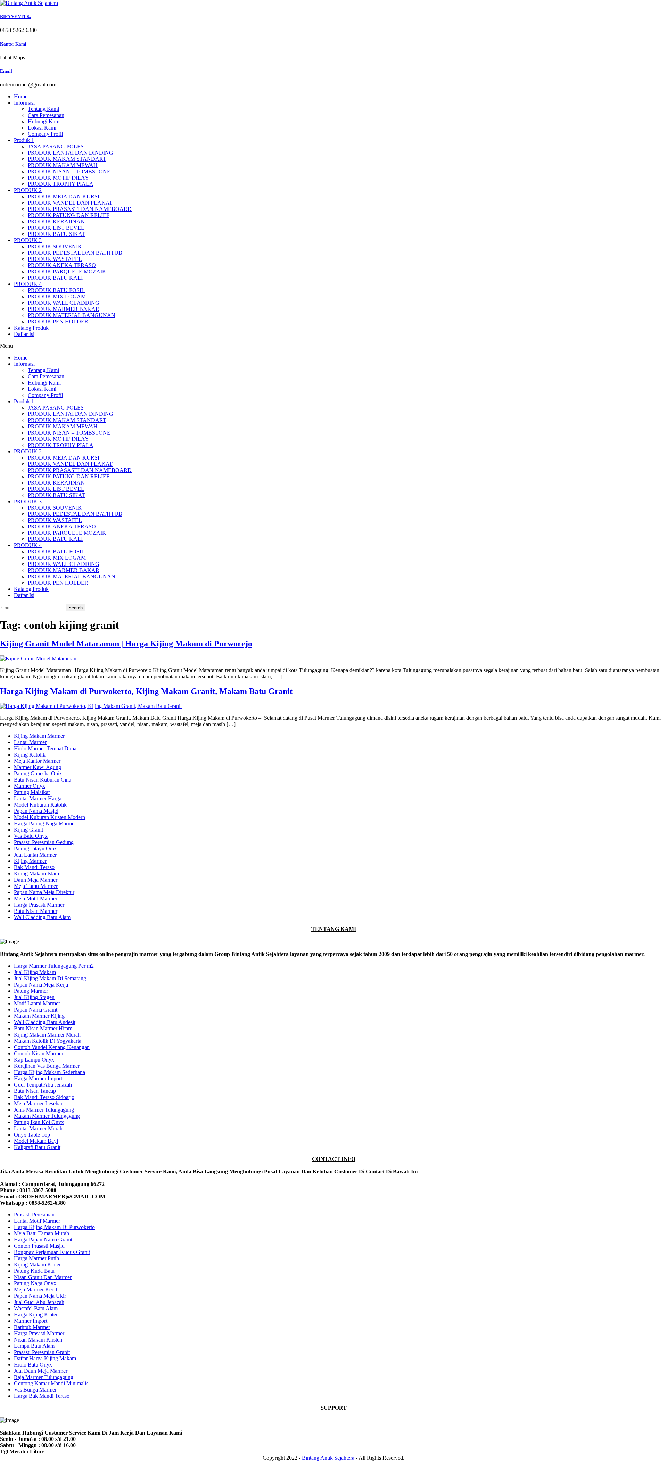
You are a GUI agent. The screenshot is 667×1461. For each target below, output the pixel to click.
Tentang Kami (43, 109)
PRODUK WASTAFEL (55, 259)
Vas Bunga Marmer (35, 1390)
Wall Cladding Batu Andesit (44, 1022)
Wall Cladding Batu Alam (42, 917)
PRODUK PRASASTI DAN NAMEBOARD (80, 209)
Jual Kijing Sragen (34, 997)
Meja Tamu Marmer (36, 886)
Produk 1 (24, 140)
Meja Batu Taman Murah (41, 1233)
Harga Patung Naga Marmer (45, 823)
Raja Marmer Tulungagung (43, 1377)
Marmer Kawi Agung (37, 767)
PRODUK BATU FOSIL (56, 290)
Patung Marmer (31, 991)
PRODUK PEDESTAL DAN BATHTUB (75, 253)
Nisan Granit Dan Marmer (43, 1277)
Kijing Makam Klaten (38, 1265)
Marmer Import (30, 1321)
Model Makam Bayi (36, 1141)
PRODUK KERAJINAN (56, 221)
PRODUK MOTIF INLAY (58, 178)
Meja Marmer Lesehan (39, 1103)
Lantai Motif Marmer (37, 1221)
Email (6, 71)
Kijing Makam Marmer (39, 736)
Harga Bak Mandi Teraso (41, 1396)
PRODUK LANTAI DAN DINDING (70, 153)
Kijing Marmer (30, 861)
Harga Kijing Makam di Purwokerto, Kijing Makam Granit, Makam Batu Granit (146, 691)
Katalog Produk (31, 328)
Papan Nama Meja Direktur (44, 892)
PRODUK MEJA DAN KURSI (63, 196)
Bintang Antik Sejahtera (328, 1458)
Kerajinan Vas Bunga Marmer (47, 1066)
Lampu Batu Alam (34, 1346)
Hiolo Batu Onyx (33, 1365)
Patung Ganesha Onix (38, 773)
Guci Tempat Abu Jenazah (43, 1085)
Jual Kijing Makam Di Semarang (50, 978)
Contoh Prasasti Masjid (39, 1246)
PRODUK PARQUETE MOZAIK (67, 271)
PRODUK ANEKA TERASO (62, 265)
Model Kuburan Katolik (40, 805)
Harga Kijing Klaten (36, 1315)
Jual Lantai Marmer (35, 855)
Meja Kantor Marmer (37, 761)
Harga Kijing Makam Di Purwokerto (54, 1227)
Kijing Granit (28, 830)
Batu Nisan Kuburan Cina (42, 780)
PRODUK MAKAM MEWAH (63, 165)
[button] (333, 346)
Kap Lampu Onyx (34, 1060)
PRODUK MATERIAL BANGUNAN (71, 315)
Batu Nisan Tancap (35, 1091)
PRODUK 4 (28, 284)
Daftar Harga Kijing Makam (45, 1358)
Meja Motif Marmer (35, 898)
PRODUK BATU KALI (55, 278)
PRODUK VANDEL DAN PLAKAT (70, 203)
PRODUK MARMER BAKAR (63, 309)
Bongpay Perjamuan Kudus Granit (52, 1252)
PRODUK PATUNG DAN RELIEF (68, 215)
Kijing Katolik (30, 755)
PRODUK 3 (28, 240)
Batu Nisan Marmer (35, 911)
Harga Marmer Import (38, 1078)
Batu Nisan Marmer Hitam (43, 1028)
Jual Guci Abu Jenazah (39, 1302)
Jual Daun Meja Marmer (40, 1371)
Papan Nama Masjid (36, 811)
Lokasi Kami (42, 128)
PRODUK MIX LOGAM (57, 296)
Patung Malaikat (32, 792)
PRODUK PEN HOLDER (58, 321)
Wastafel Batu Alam (36, 1308)
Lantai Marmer (30, 742)
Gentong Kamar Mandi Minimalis (51, 1383)
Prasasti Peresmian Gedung (44, 842)
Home (20, 96)
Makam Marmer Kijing (39, 1016)
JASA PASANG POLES (56, 146)
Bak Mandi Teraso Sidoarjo (44, 1097)
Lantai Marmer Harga (37, 798)
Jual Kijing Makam (35, 972)
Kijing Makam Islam (36, 873)
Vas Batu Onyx (31, 836)
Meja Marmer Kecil (35, 1290)
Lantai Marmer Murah (38, 1128)
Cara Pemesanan (46, 115)
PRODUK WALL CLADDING (63, 303)
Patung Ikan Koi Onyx (39, 1122)
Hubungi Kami (44, 121)
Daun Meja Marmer (35, 880)
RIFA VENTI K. (15, 16)
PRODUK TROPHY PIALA (60, 184)
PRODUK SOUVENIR (55, 246)
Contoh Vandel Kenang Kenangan (52, 1047)
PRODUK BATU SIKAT (56, 234)
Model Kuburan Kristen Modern (49, 817)
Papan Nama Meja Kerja (41, 985)
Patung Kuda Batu (34, 1271)
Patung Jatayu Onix (35, 848)
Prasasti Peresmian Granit (42, 1352)
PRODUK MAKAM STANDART (67, 159)
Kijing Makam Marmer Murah (47, 1035)
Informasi (24, 103)
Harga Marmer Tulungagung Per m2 (54, 966)
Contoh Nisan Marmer (38, 1053)
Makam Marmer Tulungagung (47, 1116)
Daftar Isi (24, 334)
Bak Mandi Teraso (34, 867)
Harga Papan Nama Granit (43, 1240)
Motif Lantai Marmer (37, 1003)
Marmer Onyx (29, 786)
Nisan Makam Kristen (38, 1340)
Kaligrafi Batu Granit (37, 1147)
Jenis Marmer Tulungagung (44, 1110)
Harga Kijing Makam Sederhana (49, 1072)
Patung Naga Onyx (35, 1283)
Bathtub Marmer (32, 1327)
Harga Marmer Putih (36, 1258)
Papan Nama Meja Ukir (40, 1296)
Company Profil (45, 134)
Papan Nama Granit (35, 1010)
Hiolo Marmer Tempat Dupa (45, 748)
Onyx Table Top (32, 1135)
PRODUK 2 (28, 190)
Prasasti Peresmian (34, 1215)
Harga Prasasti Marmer (39, 905)
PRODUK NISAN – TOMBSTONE (69, 171)
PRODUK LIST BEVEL (56, 228)
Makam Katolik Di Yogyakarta (47, 1041)
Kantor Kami (13, 44)
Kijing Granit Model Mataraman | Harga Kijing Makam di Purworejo (126, 643)
